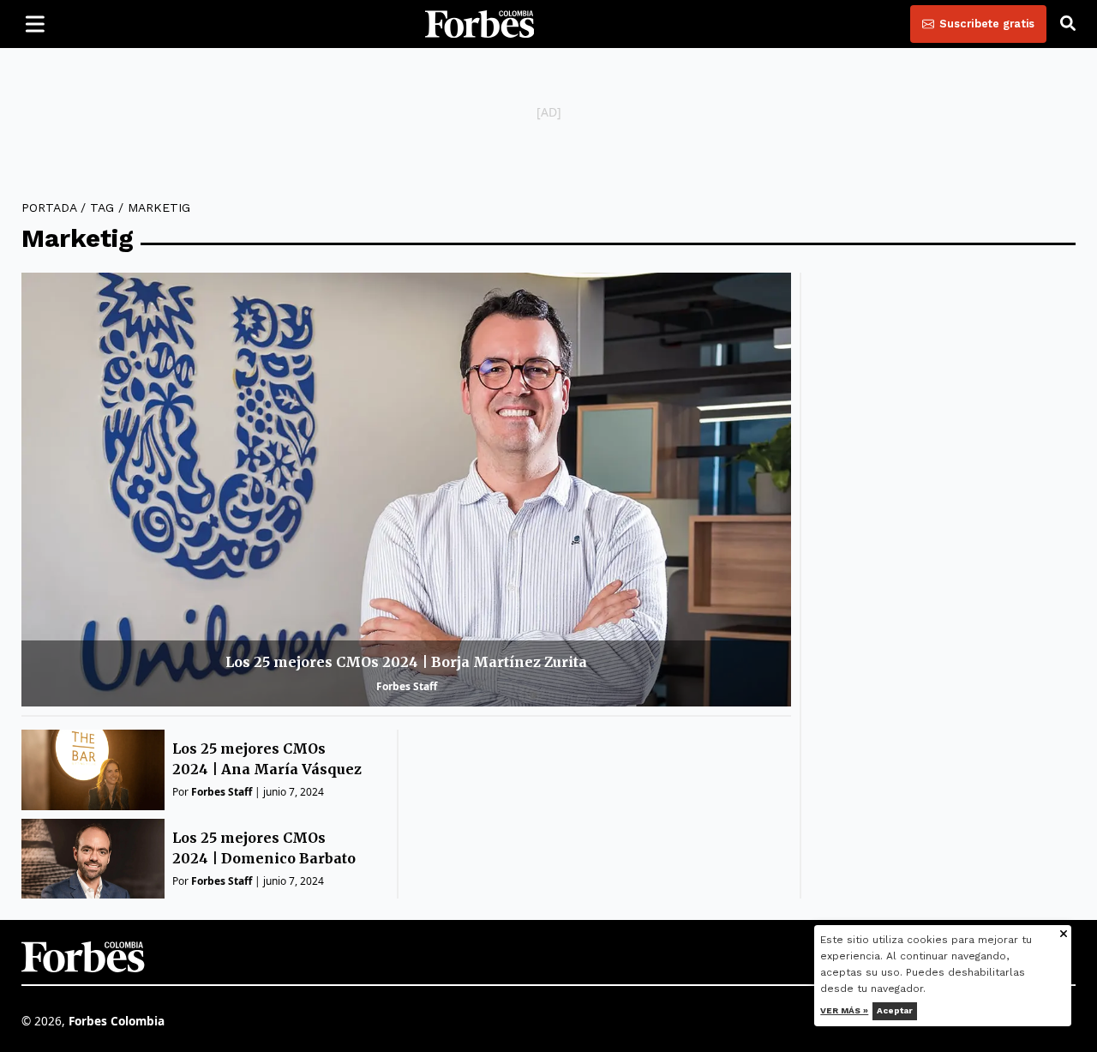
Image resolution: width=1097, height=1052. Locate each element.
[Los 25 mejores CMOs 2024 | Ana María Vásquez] (93, 770)
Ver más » (845, 1010)
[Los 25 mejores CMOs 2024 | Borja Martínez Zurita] (406, 489)
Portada (48, 207)
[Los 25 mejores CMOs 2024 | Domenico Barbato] (93, 859)
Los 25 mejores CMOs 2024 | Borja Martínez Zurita (406, 661)
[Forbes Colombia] (480, 24)
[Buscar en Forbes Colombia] (1068, 24)
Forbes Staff (406, 686)
